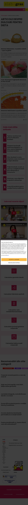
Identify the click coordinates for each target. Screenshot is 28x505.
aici (8, 255)
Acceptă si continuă (14, 259)
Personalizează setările (14, 262)
